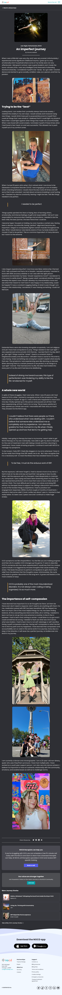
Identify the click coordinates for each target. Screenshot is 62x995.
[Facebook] (46, 988)
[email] (41, 840)
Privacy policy (35, 972)
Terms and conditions (37, 969)
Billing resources (36, 964)
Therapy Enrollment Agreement (37, 980)
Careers (19, 972)
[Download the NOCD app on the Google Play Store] (40, 946)
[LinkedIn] (54, 988)
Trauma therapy (21, 962)
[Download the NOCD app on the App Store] (22, 946)
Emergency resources (37, 977)
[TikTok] (42, 988)
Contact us (35, 962)
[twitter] (33, 840)
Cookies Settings (36, 974)
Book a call (31, 865)
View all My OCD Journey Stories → (12, 923)
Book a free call (52, 2)
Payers (18, 964)
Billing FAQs (35, 967)
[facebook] (36, 840)
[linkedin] (39, 840)
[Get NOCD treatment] (7, 961)
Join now (31, 883)
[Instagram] (50, 988)
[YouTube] (58, 988)
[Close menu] (59, 2)
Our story (19, 969)
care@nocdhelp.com (7, 969)
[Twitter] (39, 988)
